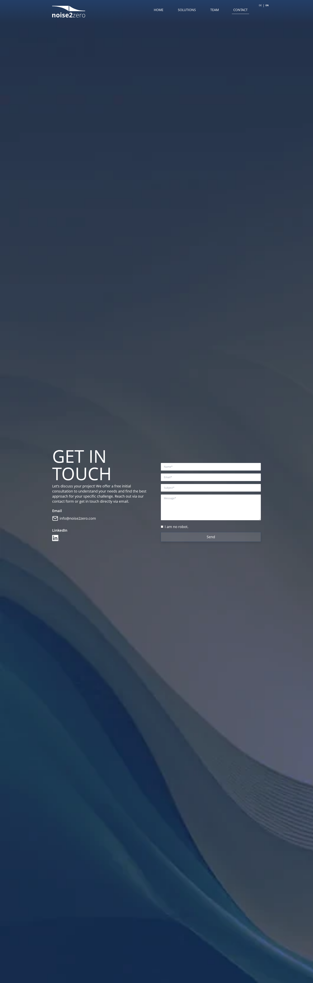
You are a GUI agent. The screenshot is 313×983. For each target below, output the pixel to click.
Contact (240, 10)
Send (211, 536)
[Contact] (55, 518)
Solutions (187, 10)
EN (267, 5)
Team (214, 10)
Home (158, 10)
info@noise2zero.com (78, 518)
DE (260, 5)
